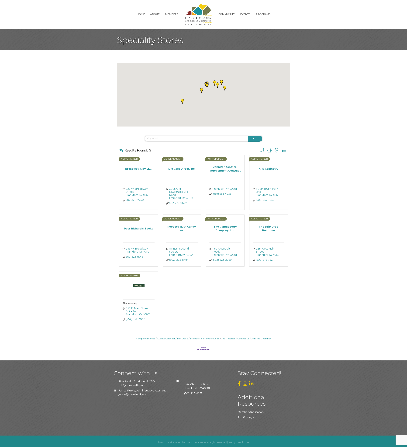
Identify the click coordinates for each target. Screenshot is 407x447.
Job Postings (228, 338)
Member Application (251, 412)
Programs (263, 14)
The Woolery (130, 303)
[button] (221, 82)
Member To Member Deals (204, 338)
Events (245, 14)
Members (171, 14)
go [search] (256, 138)
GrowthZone (242, 442)
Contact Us (243, 338)
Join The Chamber (261, 338)
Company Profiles (145, 338)
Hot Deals (182, 338)
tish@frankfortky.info (132, 385)
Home (141, 14)
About (155, 14)
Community (226, 14)
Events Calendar (166, 338)
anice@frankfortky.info (133, 394)
